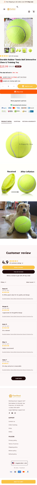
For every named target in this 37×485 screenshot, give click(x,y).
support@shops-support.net (17, 410)
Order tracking (13, 425)
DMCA (10, 432)
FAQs (10, 428)
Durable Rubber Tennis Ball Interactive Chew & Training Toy (17, 298)
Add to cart (18, 482)
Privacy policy (13, 440)
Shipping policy (13, 447)
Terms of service (13, 444)
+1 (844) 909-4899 (14, 407)
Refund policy (13, 454)
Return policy (12, 450)
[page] (30, 2)
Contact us (12, 421)
